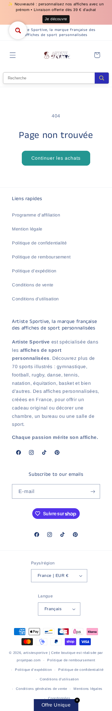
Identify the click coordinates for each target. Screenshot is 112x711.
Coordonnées (59, 698)
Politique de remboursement (41, 257)
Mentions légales (87, 688)
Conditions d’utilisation (59, 679)
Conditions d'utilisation (35, 298)
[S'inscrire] (93, 491)
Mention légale (27, 229)
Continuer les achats (56, 158)
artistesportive (35, 653)
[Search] (102, 78)
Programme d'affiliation (36, 215)
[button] (12, 55)
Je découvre (56, 19)
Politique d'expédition (34, 271)
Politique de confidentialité (39, 243)
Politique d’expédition (33, 669)
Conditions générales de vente (41, 688)
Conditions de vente (32, 284)
